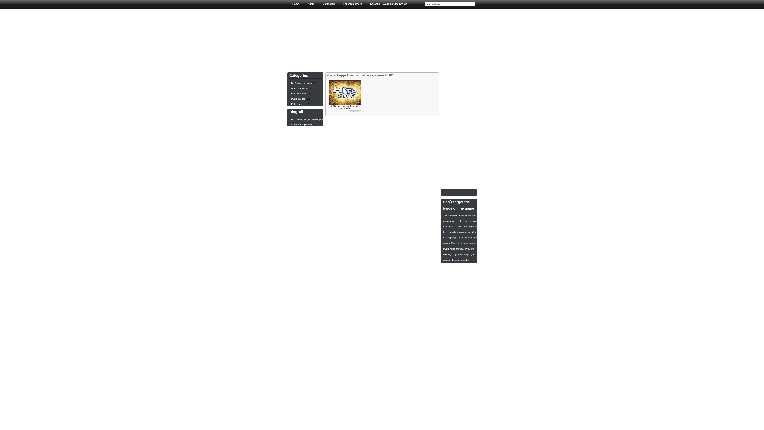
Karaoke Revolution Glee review (388, 4)
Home (295, 4)
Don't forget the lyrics (301, 83)
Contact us (329, 4)
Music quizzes (298, 99)
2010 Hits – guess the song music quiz (344, 107)
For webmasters (352, 4)
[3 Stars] (355, 111)
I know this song (299, 93)
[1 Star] (350, 111)
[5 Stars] (360, 111)
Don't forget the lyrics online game (307, 119)
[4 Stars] (357, 111)
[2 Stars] (353, 111)
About (311, 4)
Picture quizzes (298, 104)
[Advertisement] (382, 39)
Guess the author (299, 88)
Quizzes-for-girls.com (301, 124)
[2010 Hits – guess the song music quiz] (345, 103)
